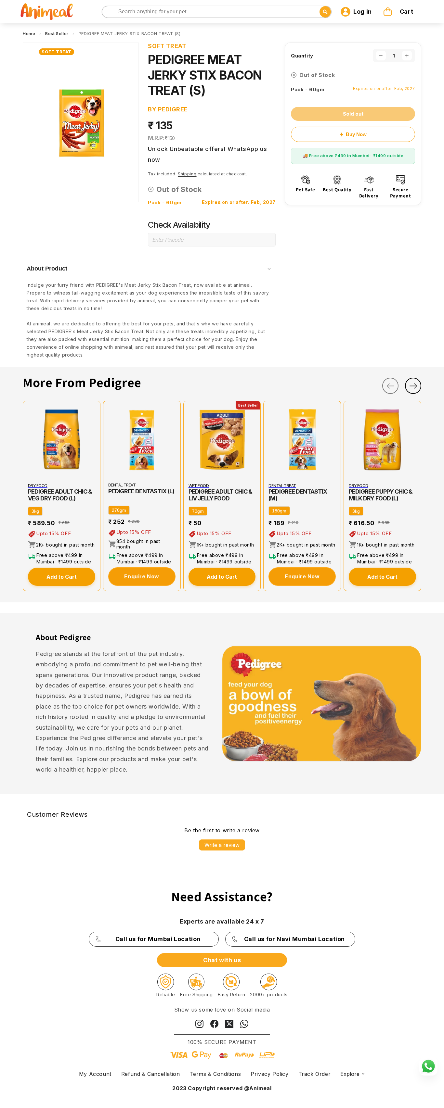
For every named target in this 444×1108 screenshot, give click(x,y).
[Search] (107, 12)
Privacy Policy (269, 1074)
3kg (35, 511)
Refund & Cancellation (150, 1074)
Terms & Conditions (215, 1074)
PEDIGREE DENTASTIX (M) (297, 495)
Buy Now (356, 134)
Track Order (314, 1074)
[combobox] (217, 12)
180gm (279, 510)
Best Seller (57, 33)
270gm (119, 510)
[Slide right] (413, 386)
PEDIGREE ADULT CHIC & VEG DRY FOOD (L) (60, 495)
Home (29, 33)
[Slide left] (390, 386)
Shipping (187, 173)
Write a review (222, 845)
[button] (399, 12)
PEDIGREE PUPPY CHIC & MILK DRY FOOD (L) (380, 495)
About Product (47, 268)
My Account (95, 1074)
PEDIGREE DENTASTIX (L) (141, 491)
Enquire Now (141, 576)
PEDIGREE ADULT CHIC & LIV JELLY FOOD (221, 495)
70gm (198, 511)
